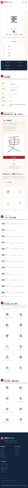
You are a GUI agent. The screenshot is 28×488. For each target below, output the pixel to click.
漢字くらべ (17, 453)
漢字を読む (15, 41)
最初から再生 (14, 157)
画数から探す (3, 455)
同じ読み (20, 65)
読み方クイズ (17, 451)
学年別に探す (3, 457)
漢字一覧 (6, 6)
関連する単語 (7, 65)
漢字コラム (17, 455)
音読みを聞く (13, 84)
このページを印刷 (7, 182)
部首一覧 (2, 453)
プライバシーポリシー (5, 466)
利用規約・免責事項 (4, 468)
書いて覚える (20, 62)
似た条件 (7, 68)
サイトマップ (3, 472)
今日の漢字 (17, 449)
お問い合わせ (3, 470)
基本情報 (7, 62)
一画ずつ (14, 160)
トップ (2, 6)
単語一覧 (2, 451)
